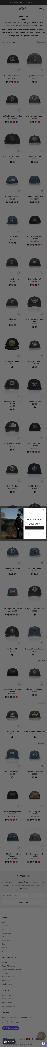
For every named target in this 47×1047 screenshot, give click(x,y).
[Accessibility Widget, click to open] (43, 1043)
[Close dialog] (44, 510)
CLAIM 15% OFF (35, 528)
